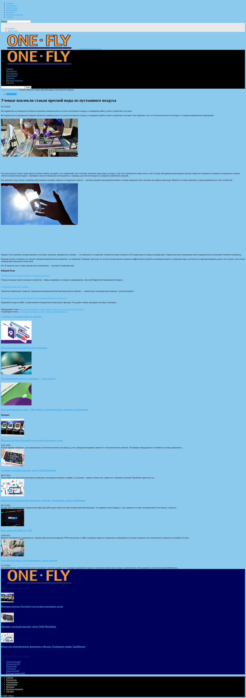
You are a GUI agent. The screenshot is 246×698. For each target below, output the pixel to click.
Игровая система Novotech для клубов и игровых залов (32, 440)
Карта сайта (13, 31)
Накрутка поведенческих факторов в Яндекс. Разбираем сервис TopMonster (43, 500)
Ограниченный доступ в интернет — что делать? (28, 378)
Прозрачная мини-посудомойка (14, 287)
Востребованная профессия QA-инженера (24, 347)
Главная (9, 3)
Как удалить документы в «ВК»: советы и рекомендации (42, 312)
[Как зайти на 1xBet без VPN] (12, 525)
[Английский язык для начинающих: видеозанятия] (12, 556)
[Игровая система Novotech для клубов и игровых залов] (12, 435)
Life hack (10, 17)
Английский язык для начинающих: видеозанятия (29, 560)
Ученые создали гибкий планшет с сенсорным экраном (25, 275)
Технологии (11, 5)
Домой (4, 90)
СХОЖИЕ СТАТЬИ (10, 317)
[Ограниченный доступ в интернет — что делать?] (16, 374)
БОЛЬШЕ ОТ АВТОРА (31, 317)
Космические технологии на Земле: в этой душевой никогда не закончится (33, 298)
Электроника (12, 8)
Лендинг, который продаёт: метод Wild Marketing (28, 470)
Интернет (10, 12)
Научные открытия (14, 15)
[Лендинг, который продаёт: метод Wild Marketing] (12, 465)
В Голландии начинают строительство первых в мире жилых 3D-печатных (51, 309)
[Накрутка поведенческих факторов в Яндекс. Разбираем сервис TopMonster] (12, 495)
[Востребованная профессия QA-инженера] (16, 343)
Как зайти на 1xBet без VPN (16, 530)
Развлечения (11, 10)
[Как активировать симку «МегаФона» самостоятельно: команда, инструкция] (16, 405)
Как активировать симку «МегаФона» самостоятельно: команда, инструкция (44, 409)
